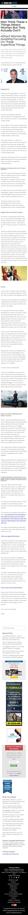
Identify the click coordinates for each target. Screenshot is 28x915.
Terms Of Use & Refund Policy (13, 894)
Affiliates (13, 890)
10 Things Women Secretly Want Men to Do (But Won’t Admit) (12, 824)
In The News (13, 888)
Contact (13, 898)
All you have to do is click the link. (11, 587)
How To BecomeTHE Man (14, 665)
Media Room (13, 886)
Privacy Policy (13, 892)
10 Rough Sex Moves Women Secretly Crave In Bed (11, 829)
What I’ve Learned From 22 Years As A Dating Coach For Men (13, 652)
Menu (15, 6)
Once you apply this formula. (10, 536)
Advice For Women (13, 884)
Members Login (13, 880)
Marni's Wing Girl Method (9, 2)
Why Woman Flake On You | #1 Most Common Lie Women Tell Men (12, 834)
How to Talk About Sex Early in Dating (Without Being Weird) (12, 643)
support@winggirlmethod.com (10, 854)
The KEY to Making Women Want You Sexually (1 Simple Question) (13, 656)
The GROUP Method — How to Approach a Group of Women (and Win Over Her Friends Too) (13, 637)
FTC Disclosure (13, 896)
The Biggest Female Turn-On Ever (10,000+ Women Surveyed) (13, 647)
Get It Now (14, 677)
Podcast (13, 882)
